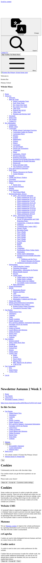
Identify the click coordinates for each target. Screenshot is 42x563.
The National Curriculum (21, 166)
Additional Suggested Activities (27, 263)
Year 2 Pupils (21, 234)
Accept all (12, 482)
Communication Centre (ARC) (27, 226)
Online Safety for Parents (25, 277)
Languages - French (19, 154)
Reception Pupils (22, 230)
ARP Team (16, 108)
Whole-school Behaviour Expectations (21, 303)
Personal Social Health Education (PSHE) (26, 159)
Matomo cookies (11, 526)
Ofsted (11, 183)
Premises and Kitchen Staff (21, 114)
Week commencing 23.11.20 (26, 199)
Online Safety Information (25, 254)
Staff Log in (9, 451)
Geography (16, 145)
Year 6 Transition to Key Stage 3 (19, 304)
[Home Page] (14, 72)
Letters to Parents (14, 328)
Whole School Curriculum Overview (25, 130)
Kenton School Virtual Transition (23, 306)
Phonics (15, 136)
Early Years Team (18, 103)
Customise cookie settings (25, 482)
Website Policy (14, 449)
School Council (14, 341)
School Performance (15, 286)
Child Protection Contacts (21, 266)
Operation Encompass (20, 268)
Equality (11, 176)
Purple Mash (13, 346)
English (15, 137)
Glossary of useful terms (21, 297)
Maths (19, 244)
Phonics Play (17, 361)
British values (13, 127)
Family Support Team (16, 321)
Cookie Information (15, 448)
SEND (11, 288)
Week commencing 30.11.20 (26, 197)
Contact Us (12, 121)
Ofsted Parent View (15, 312)
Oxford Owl (13, 348)
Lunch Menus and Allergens (18, 330)
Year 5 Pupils (21, 239)
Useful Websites (18, 174)
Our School (12, 119)
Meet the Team (14, 99)
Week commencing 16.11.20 (26, 203)
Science (15, 141)
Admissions (13, 125)
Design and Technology (20, 148)
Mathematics (17, 139)
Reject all (4, 482)
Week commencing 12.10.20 (26, 210)
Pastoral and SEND (19, 110)
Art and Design (18, 146)
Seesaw (11, 350)
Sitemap (7, 442)
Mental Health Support (20, 272)
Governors (12, 179)
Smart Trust (12, 117)
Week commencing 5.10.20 (26, 212)
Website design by (15, 456)
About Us (8, 96)
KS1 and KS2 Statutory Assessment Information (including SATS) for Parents (24, 323)
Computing (16, 150)
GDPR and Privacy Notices (18, 177)
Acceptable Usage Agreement (26, 283)
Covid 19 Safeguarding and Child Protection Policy (28, 220)
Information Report (19, 290)
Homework (16, 163)
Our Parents (9, 310)
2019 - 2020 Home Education (22, 215)
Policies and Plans (19, 292)
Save (18, 561)
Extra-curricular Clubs (20, 165)
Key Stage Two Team (20, 107)
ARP (14, 293)
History (15, 143)
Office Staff (17, 112)
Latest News (13, 326)
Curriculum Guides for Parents (23, 132)
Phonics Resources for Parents (23, 172)
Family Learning (14, 319)
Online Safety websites (24, 279)
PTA (10, 368)
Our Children (9, 339)
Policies (11, 188)
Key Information (10, 123)
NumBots (12, 344)
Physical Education (19, 156)
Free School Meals (19, 192)
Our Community (10, 366)
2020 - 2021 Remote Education (23, 195)
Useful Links (13, 353)
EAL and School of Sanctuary (18, 168)
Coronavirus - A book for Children (28, 223)
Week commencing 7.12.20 (26, 201)
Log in (7, 375)
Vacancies (12, 116)
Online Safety (17, 275)
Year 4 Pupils (21, 237)
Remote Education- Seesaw (18, 194)
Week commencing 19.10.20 (26, 208)
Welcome (12, 97)
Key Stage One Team (20, 105)
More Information (18, 284)
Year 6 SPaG (17, 359)
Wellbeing (20, 225)
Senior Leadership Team (21, 101)
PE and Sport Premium (16, 186)
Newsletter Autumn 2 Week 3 (14, 399)
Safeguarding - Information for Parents (25, 270)
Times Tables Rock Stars (17, 342)
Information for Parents (24, 217)
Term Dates (12, 335)
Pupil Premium (14, 190)
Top (3, 460)
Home (7, 94)
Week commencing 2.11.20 (26, 206)
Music (15, 152)
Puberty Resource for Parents (30, 261)
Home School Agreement (17, 181)
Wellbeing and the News (29, 259)
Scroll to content (6, 2)
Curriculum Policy (19, 134)
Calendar (12, 315)
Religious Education (19, 157)
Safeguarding (13, 264)
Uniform (11, 337)
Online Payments (14, 332)
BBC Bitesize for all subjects (22, 362)
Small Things (13, 370)
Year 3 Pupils (21, 235)
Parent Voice (13, 333)
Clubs (11, 317)
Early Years (12, 170)
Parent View (17, 185)
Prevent (15, 273)
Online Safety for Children (25, 281)
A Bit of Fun (17, 364)
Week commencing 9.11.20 (26, 205)
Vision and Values (15, 301)
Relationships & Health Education (24, 161)
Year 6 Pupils (21, 241)
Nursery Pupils (22, 228)
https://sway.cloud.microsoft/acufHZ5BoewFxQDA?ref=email (21, 403)
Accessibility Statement (16, 446)
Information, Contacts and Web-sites (24, 299)
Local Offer (17, 295)
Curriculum (12, 128)
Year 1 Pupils (21, 232)
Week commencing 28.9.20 (26, 214)
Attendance (12, 313)
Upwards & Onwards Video (22, 308)
